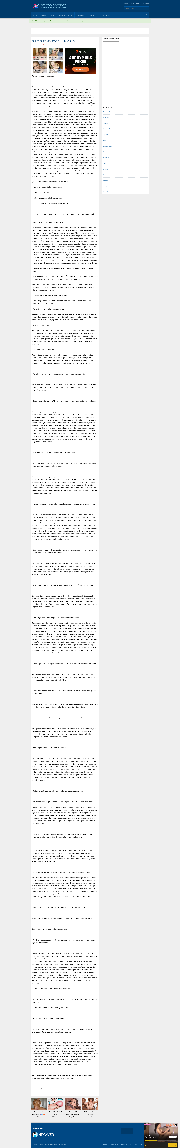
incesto (105, 186)
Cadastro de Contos (65, 15)
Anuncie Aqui (133, 1145)
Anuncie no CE (135, 3)
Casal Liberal (107, 146)
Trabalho (106, 152)
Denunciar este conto (38, 45)
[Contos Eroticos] (49, 6)
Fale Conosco (145, 3)
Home (35, 15)
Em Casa (106, 117)
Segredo (106, 192)
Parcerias (125, 3)
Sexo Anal (106, 129)
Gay (104, 175)
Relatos (105, 169)
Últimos (92, 15)
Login (53, 15)
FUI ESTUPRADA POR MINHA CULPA (49, 31)
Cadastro (44, 15)
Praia (104, 163)
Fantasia (106, 157)
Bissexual (106, 112)
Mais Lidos (80, 15)
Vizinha (105, 180)
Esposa (105, 135)
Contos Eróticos (114, 1145)
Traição (105, 123)
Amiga (105, 140)
